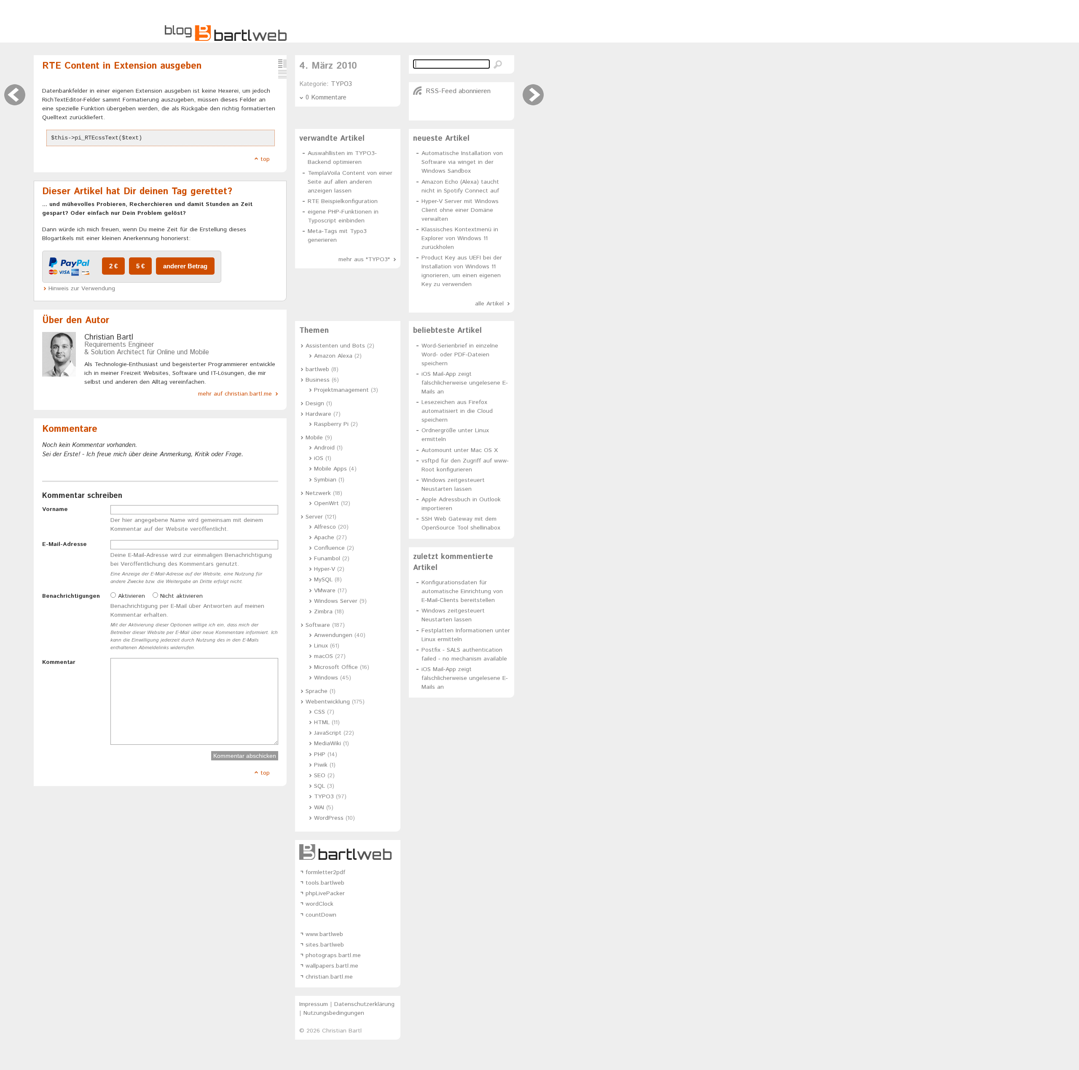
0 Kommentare (326, 97)
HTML (322, 722)
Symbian (325, 480)
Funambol (327, 558)
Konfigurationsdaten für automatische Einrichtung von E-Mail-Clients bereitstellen (462, 591)
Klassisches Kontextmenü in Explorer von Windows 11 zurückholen (459, 238)
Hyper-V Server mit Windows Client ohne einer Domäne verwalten (460, 210)
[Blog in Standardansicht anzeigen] (282, 63)
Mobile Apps (330, 469)
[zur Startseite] (226, 40)
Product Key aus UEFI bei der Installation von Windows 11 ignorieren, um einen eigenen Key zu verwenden (461, 271)
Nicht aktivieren (180, 596)
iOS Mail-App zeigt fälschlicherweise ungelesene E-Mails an (464, 383)
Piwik (320, 765)
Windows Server (335, 601)
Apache (324, 537)
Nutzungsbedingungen (333, 1013)
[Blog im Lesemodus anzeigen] (282, 74)
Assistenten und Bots (335, 346)
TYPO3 (341, 84)
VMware (325, 590)
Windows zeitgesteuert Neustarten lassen (453, 484)
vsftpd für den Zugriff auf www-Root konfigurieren (465, 465)
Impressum (313, 1004)
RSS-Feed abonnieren (458, 91)
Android (324, 448)
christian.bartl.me (329, 977)
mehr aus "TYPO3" (364, 259)
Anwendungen (333, 635)
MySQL (323, 579)
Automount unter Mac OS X (459, 450)
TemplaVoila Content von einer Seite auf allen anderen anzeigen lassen (350, 182)
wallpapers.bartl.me (332, 966)
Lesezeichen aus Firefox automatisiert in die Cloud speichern (457, 411)
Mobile (314, 437)
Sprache (316, 691)
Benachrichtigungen (71, 596)
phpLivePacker (325, 893)
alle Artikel (489, 304)
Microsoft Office (336, 667)
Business (318, 380)
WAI (319, 807)
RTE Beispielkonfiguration (343, 201)
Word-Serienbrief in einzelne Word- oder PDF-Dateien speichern (459, 355)
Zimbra (323, 611)
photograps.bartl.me (333, 955)
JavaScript (327, 733)
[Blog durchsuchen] (498, 64)
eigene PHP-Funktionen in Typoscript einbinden (343, 216)
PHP (319, 754)
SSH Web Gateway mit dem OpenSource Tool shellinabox (460, 523)
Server (314, 517)
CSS (319, 712)
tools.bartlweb (325, 883)
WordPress (329, 818)
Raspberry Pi (331, 424)
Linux (321, 646)
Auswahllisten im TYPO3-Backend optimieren (342, 157)
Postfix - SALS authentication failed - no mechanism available (464, 654)
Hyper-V (324, 569)
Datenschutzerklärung (364, 1004)
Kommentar (58, 662)
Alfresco (325, 527)
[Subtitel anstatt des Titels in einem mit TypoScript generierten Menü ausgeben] (14, 94)
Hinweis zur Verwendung (81, 288)
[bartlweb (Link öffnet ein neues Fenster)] (347, 852)
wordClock (319, 904)
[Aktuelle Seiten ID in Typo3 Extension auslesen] (533, 94)
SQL (319, 786)
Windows (326, 678)
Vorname (55, 509)
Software (318, 625)
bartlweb (317, 369)
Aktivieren (130, 596)
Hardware (318, 414)
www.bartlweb (324, 934)
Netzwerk (318, 493)
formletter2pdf (325, 872)
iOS (318, 458)
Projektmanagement (341, 390)
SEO (319, 775)
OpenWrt (326, 503)
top (265, 159)
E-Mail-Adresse (64, 544)
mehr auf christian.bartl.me (235, 394)
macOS (323, 656)
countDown (321, 915)
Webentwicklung (328, 702)
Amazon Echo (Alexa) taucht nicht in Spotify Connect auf (460, 186)
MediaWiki (327, 743)
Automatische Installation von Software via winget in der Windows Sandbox (462, 162)
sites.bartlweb (325, 945)
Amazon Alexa (333, 356)
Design (315, 403)
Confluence (329, 548)
